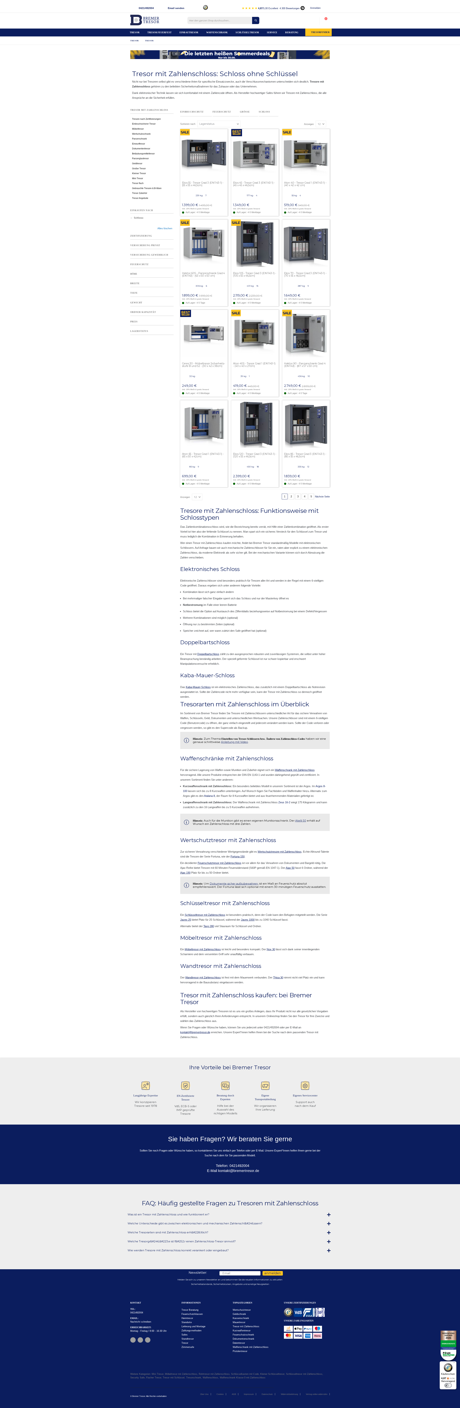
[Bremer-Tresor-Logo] (145, 21)
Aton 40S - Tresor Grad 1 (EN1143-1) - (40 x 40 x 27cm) (254, 365)
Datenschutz (267, 1394)
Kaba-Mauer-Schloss (198, 687)
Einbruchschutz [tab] (192, 112)
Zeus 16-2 (284, 802)
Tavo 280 (208, 926)
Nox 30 (271, 949)
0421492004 (136, 1312)
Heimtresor (187, 1318)
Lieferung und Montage (193, 1326)
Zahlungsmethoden (191, 1330)
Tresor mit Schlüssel (174, 1377)
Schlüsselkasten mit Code (245, 1374)
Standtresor (187, 1338)
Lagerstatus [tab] (139, 331)
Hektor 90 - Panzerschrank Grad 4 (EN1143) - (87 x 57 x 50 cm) (305, 365)
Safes (184, 1334)
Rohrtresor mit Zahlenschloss (214, 1374)
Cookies (220, 1394)
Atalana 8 (209, 795)
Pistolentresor (240, 1351)
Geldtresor (137, 163)
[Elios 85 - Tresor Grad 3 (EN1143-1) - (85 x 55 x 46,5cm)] (306, 424)
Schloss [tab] (264, 112)
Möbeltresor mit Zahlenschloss (203, 949)
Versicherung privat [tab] (145, 245)
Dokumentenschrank (243, 1338)
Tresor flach (138, 183)
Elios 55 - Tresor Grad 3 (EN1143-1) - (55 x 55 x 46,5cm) (203, 184)
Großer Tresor (139, 168)
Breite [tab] (135, 283)
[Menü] (454, 1363)
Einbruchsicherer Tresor (144, 124)
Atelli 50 (300, 820)
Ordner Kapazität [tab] (143, 312)
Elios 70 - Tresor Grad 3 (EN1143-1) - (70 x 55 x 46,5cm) (305, 274)
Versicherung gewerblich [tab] (149, 255)
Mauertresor (239, 1322)
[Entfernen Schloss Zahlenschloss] (131, 218)
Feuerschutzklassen (192, 1314)
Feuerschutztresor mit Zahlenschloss (219, 862)
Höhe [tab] (133, 274)
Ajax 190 (185, 872)
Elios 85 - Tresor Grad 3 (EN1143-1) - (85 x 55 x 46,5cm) (305, 455)
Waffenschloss (210, 1377)
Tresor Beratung (189, 1310)
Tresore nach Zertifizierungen (146, 119)
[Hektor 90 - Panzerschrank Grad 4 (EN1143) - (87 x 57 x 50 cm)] (306, 333)
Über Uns (204, 1394)
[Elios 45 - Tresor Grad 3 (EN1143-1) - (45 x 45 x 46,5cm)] (255, 152)
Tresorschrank (193, 1377)
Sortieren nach (187, 124)
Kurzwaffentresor (241, 1330)
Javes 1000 (248, 919)
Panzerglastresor (140, 158)
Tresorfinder (320, 32)
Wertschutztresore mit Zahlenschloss (280, 851)
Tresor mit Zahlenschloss (246, 1326)
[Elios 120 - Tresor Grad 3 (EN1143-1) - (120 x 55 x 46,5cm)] (255, 424)
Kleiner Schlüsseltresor (272, 1374)
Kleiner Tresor (139, 173)
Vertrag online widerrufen (316, 1394)
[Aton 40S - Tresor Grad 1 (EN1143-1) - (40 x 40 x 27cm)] (255, 333)
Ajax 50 (290, 867)
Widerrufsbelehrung (289, 1394)
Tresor (134, 41)
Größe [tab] (245, 112)
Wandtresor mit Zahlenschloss (203, 977)
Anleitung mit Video (234, 742)
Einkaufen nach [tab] (141, 210)
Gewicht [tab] (136, 302)
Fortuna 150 (238, 856)
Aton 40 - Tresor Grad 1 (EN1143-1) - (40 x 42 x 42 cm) (305, 184)
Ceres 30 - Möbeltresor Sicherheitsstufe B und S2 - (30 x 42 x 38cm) (203, 365)
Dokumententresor (141, 148)
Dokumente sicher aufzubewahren (234, 883)
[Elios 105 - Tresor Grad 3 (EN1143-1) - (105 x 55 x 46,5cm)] (255, 243)
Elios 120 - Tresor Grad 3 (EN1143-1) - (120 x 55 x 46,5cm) (254, 455)
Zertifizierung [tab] (141, 236)
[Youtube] (147, 1340)
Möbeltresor (138, 129)
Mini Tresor (137, 178)
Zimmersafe (187, 1347)
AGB (234, 1394)
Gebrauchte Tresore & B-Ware (147, 188)
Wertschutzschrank (141, 134)
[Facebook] (133, 1340)
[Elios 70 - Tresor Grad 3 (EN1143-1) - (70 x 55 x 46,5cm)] (306, 243)
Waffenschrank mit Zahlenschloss (295, 769)
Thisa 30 (278, 977)
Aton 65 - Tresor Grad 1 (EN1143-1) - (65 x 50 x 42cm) (203, 455)
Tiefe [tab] (134, 293)
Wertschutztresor (242, 1310)
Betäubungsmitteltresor (143, 153)
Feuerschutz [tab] (222, 112)
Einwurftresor (138, 144)
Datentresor (239, 1343)
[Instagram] (140, 1340)
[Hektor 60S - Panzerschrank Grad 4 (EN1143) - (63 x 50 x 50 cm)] (204, 243)
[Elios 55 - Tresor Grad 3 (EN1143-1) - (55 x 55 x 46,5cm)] (204, 152)
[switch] (448, 1385)
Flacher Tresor (153, 1377)
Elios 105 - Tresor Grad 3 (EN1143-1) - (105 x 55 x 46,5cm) (254, 274)
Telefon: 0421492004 (232, 1166)
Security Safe (137, 1377)
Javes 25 (185, 919)
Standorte (186, 1322)
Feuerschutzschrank (243, 1334)
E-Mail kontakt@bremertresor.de (232, 1171)
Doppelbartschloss (208, 654)
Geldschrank (239, 1314)
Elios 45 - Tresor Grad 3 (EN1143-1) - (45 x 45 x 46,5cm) (254, 184)
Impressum (249, 1394)
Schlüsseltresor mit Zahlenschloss (205, 914)
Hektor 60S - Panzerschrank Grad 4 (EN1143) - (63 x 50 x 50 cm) (203, 274)
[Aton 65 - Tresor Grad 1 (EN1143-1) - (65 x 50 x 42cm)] (204, 424)
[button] (225, 132)
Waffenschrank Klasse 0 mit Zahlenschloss (243, 1377)
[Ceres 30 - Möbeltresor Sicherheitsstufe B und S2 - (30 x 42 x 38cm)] (204, 333)
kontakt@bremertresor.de (195, 1032)
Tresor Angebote (140, 198)
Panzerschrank (139, 138)
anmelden (272, 1273)
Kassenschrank (241, 1318)
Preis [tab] (134, 321)
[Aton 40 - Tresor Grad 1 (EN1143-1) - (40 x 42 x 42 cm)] (306, 152)
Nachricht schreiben (140, 1321)
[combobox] (223, 20)
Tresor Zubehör (139, 193)
